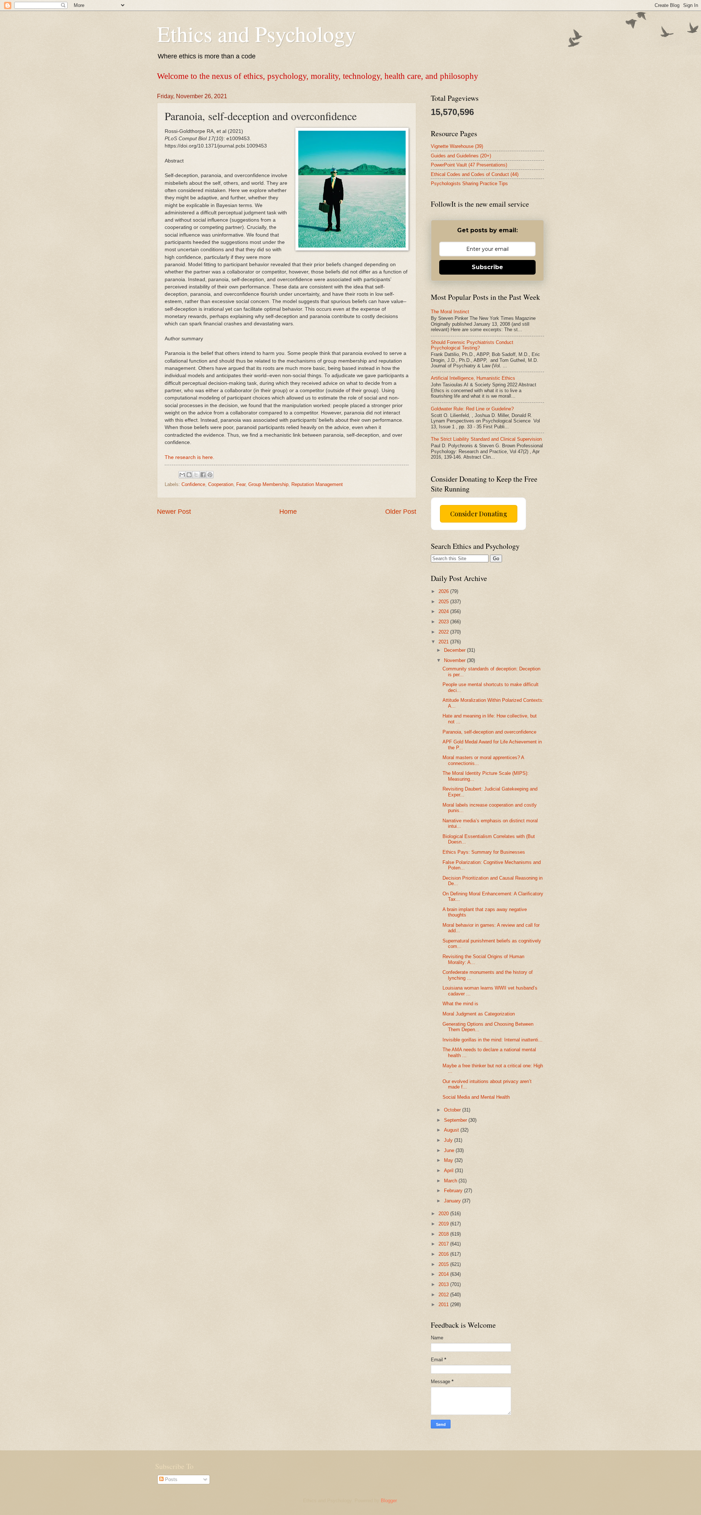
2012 (444, 1294)
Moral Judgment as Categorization (479, 1014)
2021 (444, 641)
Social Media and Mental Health (476, 1097)
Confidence (193, 484)
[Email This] (182, 474)
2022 (444, 632)
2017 (444, 1244)
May (449, 1160)
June (450, 1150)
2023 (444, 621)
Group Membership (268, 484)
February (454, 1190)
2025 (444, 601)
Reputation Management (317, 484)
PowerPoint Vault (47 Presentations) (469, 165)
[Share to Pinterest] (210, 474)
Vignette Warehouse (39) (457, 146)
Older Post (400, 511)
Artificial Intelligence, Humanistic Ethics (473, 378)
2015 (444, 1264)
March (451, 1180)
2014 (444, 1274)
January (453, 1201)
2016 (444, 1254)
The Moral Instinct (450, 311)
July (449, 1140)
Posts (170, 1479)
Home (288, 511)
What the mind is (460, 1003)
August (452, 1130)
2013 (444, 1284)
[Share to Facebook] (203, 474)
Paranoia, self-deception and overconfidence (489, 732)
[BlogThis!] (189, 474)
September (456, 1120)
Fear (240, 484)
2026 (444, 591)
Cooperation (220, 484)
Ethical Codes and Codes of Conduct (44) (474, 174)
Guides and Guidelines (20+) (461, 155)
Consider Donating (478, 513)
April (449, 1170)
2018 (444, 1234)
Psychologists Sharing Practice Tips (469, 183)
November (455, 660)
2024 (444, 611)
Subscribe (487, 267)
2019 (444, 1224)
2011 (444, 1304)
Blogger (389, 1500)
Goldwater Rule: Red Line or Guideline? (472, 409)
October (453, 1110)
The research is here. (189, 457)
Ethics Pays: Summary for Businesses (484, 852)
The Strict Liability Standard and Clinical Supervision (486, 439)
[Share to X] (196, 474)
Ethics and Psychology (256, 33)
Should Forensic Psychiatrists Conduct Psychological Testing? (472, 345)
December (455, 650)
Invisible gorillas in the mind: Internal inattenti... (493, 1039)
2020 (444, 1213)
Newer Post (174, 511)
